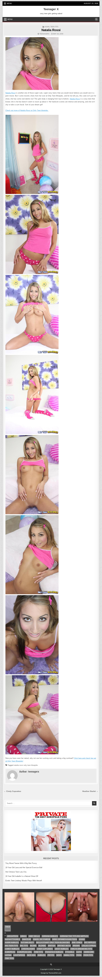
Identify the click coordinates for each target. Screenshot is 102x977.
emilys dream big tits (81, 949)
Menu (9, 3)
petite (51, 955)
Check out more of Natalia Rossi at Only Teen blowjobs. (26, 110)
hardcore (89, 952)
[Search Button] (96, 19)
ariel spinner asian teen (64, 939)
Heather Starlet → (90, 791)
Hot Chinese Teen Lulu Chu (15, 872)
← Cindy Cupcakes (12, 791)
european (10, 952)
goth (78, 952)
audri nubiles (11, 943)
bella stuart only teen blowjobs (53, 943)
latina (8, 955)
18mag (23, 936)
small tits (69, 955)
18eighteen (12, 936)
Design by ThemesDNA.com (51, 973)
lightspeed (19, 955)
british (51, 946)
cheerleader (28, 949)
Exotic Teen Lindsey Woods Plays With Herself (23, 881)
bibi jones (77, 943)
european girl (24, 952)
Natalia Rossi (51, 30)
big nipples (89, 943)
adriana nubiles (50, 936)
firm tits (38, 952)
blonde (42, 946)
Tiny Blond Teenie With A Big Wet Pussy (21, 863)
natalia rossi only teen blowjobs (26, 765)
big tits (24, 946)
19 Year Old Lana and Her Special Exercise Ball (23, 867)
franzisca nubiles (54, 952)
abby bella (34, 936)
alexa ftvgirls (12, 939)
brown (76, 946)
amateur (26, 939)
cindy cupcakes (44, 949)
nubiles (41, 955)
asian (47, 27)
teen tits (54, 27)
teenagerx (44, 34)
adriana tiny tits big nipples (74, 936)
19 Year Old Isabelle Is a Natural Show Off (21, 876)
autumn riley (27, 943)
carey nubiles (12, 949)
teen (78, 955)
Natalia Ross (10, 93)
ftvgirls (69, 952)
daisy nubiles (61, 949)
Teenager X (51, 9)
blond (33, 946)
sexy (59, 955)
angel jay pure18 (41, 939)
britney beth (64, 946)
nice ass (31, 955)
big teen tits (11, 946)
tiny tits (9, 958)
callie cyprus (89, 946)
